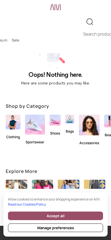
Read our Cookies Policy (27, 204)
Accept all (56, 215)
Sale (15, 40)
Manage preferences (55, 227)
